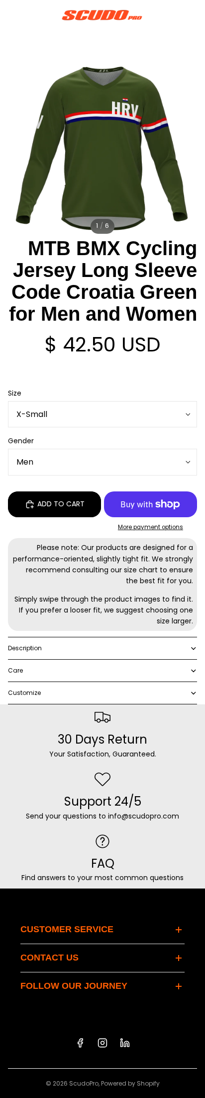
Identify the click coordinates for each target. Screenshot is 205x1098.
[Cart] (193, 15)
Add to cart (61, 504)
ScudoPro (84, 1083)
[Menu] (11, 14)
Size (14, 393)
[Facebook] (80, 1043)
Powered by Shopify (130, 1083)
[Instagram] (102, 1043)
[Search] (33, 15)
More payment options (150, 527)
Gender (21, 441)
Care (15, 670)
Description (25, 648)
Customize (24, 692)
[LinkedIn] (125, 1043)
